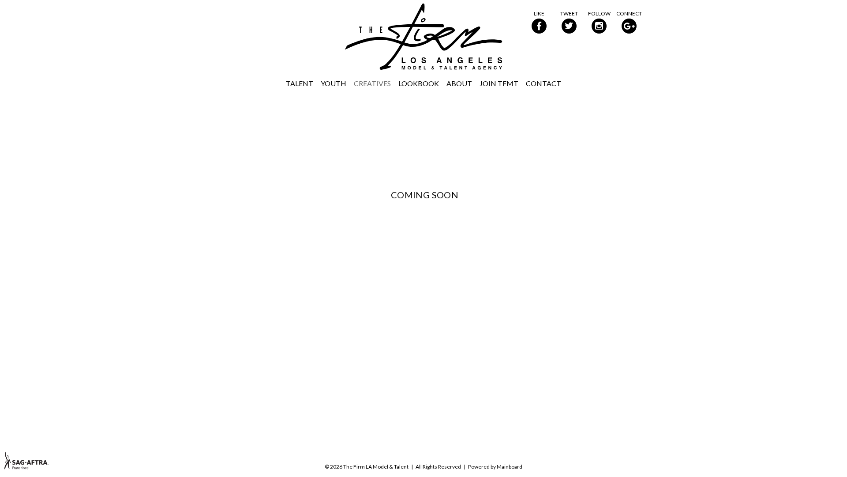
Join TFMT (499, 83)
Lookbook (418, 83)
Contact (543, 83)
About (459, 83)
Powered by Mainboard (495, 466)
